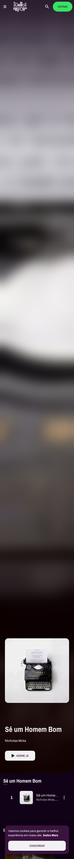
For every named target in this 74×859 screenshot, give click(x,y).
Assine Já (22, 756)
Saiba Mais (50, 835)
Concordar (37, 846)
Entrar (62, 6)
